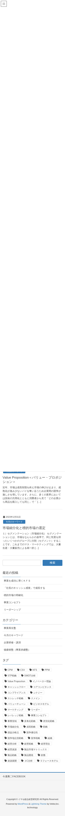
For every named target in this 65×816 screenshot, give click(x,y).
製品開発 (28, 755)
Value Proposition (16, 681)
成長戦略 (31, 726)
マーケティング (15, 709)
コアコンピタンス (42, 687)
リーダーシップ (12, 609)
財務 (43, 755)
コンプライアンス (17, 692)
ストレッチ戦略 (15, 698)
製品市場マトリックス (35, 749)
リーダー (35, 709)
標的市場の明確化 (13, 595)
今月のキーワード (14, 522)
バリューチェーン (17, 704)
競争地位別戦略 (15, 738)
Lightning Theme (38, 804)
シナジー (37, 692)
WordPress (23, 804)
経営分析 (12, 743)
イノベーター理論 (42, 681)
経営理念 (45, 743)
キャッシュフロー (17, 687)
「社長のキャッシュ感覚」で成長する (24, 588)
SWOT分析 (30, 675)
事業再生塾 (10, 628)
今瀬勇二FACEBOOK (14, 776)
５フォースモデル (49, 761)
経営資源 (12, 749)
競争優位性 (32, 732)
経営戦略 (28, 743)
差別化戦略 (48, 721)
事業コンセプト (12, 602)
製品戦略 (12, 755)
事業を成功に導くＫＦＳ (17, 580)
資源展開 (12, 761)
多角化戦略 (30, 721)
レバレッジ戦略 (15, 715)
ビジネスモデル (41, 704)
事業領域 (12, 721)
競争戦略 (35, 738)
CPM (10, 670)
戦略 (45, 726)
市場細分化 (13, 726)
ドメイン (35, 698)
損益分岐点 (13, 732)
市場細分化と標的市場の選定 (24, 528)
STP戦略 (12, 675)
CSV (22, 670)
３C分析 (28, 761)
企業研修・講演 (12, 642)
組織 (50, 738)
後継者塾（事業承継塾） (17, 649)
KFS (35, 670)
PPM (47, 670)
